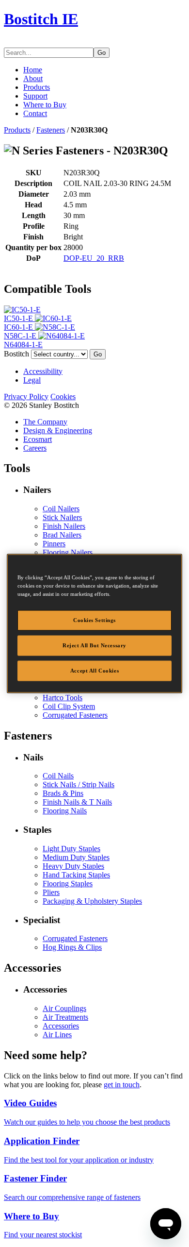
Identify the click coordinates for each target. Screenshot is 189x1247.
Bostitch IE (41, 19)
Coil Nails (58, 776)
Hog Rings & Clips (72, 947)
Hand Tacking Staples (76, 875)
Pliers (51, 892)
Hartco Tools (62, 697)
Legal (32, 380)
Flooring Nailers (68, 552)
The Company (45, 422)
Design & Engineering (57, 430)
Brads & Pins (63, 793)
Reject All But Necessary (94, 645)
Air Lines (57, 1034)
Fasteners (50, 130)
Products (36, 87)
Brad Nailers (62, 535)
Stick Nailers (62, 517)
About (33, 78)
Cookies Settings (94, 620)
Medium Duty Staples (76, 857)
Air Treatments (65, 1017)
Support (35, 96)
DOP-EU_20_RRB (93, 258)
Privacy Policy (26, 396)
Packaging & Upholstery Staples (92, 901)
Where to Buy (44, 105)
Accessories (61, 1026)
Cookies (63, 396)
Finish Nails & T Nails (77, 802)
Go (101, 52)
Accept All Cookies (94, 671)
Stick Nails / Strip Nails (78, 784)
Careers (35, 448)
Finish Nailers (64, 526)
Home (32, 70)
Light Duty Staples (71, 848)
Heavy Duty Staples (73, 866)
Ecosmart (37, 439)
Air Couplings (64, 1008)
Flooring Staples (68, 883)
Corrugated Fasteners (75, 715)
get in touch (122, 1084)
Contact (35, 113)
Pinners (54, 543)
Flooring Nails (65, 811)
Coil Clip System (69, 706)
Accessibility (43, 371)
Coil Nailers (61, 509)
